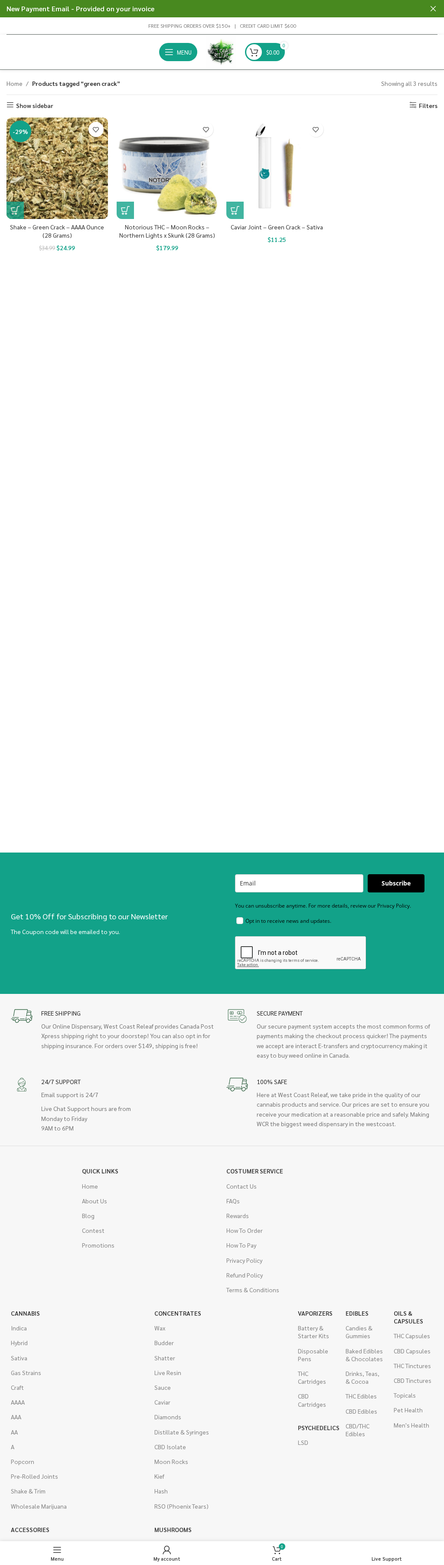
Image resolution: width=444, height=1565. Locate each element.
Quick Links (100, 1171)
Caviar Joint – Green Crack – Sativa (277, 227)
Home (15, 83)
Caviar (162, 1402)
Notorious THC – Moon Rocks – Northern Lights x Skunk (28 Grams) (167, 231)
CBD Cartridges (312, 1400)
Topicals (405, 1395)
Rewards (237, 1215)
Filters (428, 105)
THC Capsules (412, 1336)
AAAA (18, 1402)
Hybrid (19, 1342)
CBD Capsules (412, 1351)
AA (14, 1432)
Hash (161, 1491)
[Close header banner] (433, 8)
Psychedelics (317, 1427)
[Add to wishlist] (96, 129)
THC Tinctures (412, 1365)
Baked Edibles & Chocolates (364, 1354)
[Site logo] (221, 51)
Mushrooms (173, 1529)
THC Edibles (361, 1396)
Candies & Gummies (359, 1332)
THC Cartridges (312, 1377)
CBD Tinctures (412, 1380)
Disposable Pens (313, 1354)
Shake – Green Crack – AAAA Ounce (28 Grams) (57, 231)
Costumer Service (254, 1171)
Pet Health (408, 1410)
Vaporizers (315, 1313)
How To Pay (241, 1245)
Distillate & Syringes (181, 1432)
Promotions (98, 1245)
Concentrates (177, 1313)
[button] (15, 210)
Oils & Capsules (408, 1317)
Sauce (162, 1387)
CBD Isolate (170, 1447)
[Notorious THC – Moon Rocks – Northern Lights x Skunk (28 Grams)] (167, 168)
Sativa (19, 1358)
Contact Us (241, 1186)
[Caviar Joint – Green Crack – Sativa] (277, 168)
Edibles (357, 1313)
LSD (303, 1442)
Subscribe (396, 883)
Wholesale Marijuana (39, 1506)
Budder (164, 1342)
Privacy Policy (244, 1260)
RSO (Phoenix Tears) (181, 1506)
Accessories (30, 1529)
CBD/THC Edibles (357, 1430)
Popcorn (22, 1461)
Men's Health (411, 1425)
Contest (93, 1230)
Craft (17, 1387)
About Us (94, 1201)
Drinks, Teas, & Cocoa (362, 1377)
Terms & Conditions (252, 1290)
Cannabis (25, 1313)
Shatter (164, 1358)
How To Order (244, 1230)
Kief (159, 1476)
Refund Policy (244, 1275)
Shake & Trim (28, 1491)
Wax (159, 1328)
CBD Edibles (361, 1411)
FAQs (233, 1201)
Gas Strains (26, 1372)
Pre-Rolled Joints (34, 1476)
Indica (19, 1328)
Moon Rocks (171, 1461)
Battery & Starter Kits (313, 1332)
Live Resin (167, 1372)
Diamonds (167, 1417)
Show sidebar (34, 105)
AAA (16, 1417)
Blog (88, 1215)
